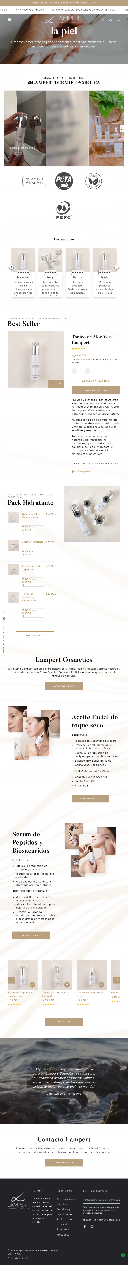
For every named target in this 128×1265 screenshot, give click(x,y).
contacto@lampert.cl (97, 1152)
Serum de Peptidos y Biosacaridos (29, 597)
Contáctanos (64, 1162)
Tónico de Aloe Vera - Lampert (31, 516)
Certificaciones (66, 1199)
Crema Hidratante (32, 541)
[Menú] (9, 19)
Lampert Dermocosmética (28, 1250)
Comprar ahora (96, 390)
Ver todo (64, 1021)
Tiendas (62, 1204)
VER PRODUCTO (90, 798)
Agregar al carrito (96, 381)
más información (64, 686)
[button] (102, 19)
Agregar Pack (35, 635)
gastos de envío (83, 359)
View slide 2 (69, 57)
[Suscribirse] (118, 1200)
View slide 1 (59, 57)
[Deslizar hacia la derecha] (60, 384)
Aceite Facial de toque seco (32, 568)
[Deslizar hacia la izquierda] (52, 384)
